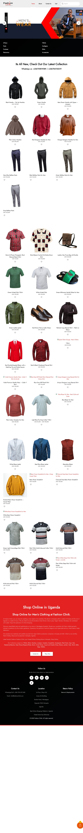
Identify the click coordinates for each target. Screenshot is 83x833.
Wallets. (43, 647)
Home (33, 4)
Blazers (61, 645)
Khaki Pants (65, 643)
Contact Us (48, 4)
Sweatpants (58, 643)
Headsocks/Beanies (9, 645)
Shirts (29, 643)
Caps (70, 643)
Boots (33, 645)
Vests (69, 645)
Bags (38, 647)
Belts (77, 645)
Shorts (73, 645)
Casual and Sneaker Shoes (51, 645)
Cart (56, 4)
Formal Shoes (39, 645)
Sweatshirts (51, 643)
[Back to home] (8, 3)
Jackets (66, 645)
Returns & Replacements (67, 692)
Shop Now (47, 654)
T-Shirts (25, 643)
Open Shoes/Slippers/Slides (23, 645)
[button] (4, 23)
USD (77, 11)
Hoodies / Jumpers (37, 643)
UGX (77, 14)
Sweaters (45, 643)
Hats (73, 643)
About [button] (40, 4)
